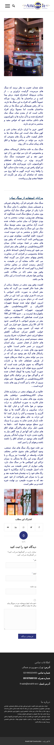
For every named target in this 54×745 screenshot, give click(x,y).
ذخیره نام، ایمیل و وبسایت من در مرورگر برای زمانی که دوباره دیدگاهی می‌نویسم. (21, 604)
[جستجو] (13, 5)
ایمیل (34, 573)
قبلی (10, 501)
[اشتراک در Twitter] (31, 527)
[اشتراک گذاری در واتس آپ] (23, 527)
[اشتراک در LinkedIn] (16, 527)
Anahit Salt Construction (33, 741)
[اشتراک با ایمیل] (8, 527)
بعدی (37, 501)
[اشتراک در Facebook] (39, 527)
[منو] (7, 5)
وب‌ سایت (33, 586)
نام (34, 560)
